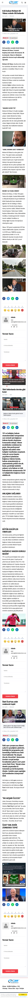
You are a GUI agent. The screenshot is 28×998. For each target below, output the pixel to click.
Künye (4, 986)
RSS (19, 986)
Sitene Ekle (11, 988)
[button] (25, 2)
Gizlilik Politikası (12, 986)
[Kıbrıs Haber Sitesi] (14, 981)
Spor (11, 394)
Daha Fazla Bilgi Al (23, 996)
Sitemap (4, 988)
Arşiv (17, 988)
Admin (13, 317)
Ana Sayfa (4, 16)
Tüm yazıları (14, 325)
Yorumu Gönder (10, 365)
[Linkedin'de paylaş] (17, 42)
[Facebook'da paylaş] (3, 42)
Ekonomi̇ (12, 16)
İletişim (21, 988)
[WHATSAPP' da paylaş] (12, 42)
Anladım (22, 994)
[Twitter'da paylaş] (8, 42)
